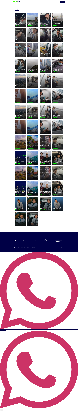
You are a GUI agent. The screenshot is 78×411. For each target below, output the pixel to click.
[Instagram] (58, 247)
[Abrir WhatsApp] (1, 410)
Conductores (25, 236)
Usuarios (35, 236)
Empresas (14, 236)
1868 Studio (34, 247)
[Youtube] (61, 247)
